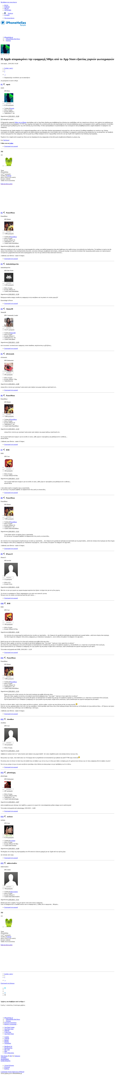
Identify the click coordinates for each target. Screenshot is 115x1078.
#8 (2, 498)
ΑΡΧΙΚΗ (3, 1057)
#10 (2, 603)
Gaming (6, 1037)
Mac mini (7, 1049)
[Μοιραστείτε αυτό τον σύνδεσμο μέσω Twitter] (5, 988)
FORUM (7, 7)
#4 (2, 309)
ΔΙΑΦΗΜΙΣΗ (5, 1059)
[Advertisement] (57, 197)
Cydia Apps (7, 1032)
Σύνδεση (10, 13)
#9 (2, 554)
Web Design (4, 1056)
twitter (11, 143)
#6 (2, 395)
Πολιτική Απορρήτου (10, 1022)
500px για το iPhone (20, 122)
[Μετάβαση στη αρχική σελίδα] (13, 26)
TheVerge (6, 140)
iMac (5, 1051)
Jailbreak (6, 1030)
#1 (2, 84)
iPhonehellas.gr (8, 1018)
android (9, 175)
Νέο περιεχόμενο (9, 18)
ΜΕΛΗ (6, 8)
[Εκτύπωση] (5, 995)
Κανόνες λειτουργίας (10, 1024)
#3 (2, 264)
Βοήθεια (6, 1068)
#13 (2, 773)
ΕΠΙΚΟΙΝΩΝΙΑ (5, 1061)
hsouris (12, 108)
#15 (2, 863)
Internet (6, 1040)
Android (6, 1038)
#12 (2, 719)
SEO (11, 1056)
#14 (2, 817)
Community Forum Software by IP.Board (12, 1072)
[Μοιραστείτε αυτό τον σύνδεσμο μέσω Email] (5, 993)
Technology (7, 1043)
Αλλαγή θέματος (9, 1065)
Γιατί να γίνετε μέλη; (6, 184)
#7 (2, 450)
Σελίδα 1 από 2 (8, 68)
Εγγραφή (6, 15)
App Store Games (9, 1027)
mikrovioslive (14, 891)
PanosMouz (13, 237)
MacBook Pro (8, 1048)
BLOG (6, 5)
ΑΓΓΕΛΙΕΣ (7, 10)
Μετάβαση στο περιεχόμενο (9, 2)
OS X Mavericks (9, 1053)
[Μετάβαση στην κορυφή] (1, 1062)
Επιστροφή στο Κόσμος (7, 983)
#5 (2, 354)
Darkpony (17, 1056)
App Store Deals (9, 1034)
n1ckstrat (12, 840)
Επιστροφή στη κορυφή (11, 146)
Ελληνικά (7, 1067)
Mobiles (6, 1041)
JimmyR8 (13, 333)
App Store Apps (8, 1029)
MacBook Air (8, 1046)
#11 (2, 658)
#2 (2, 213)
